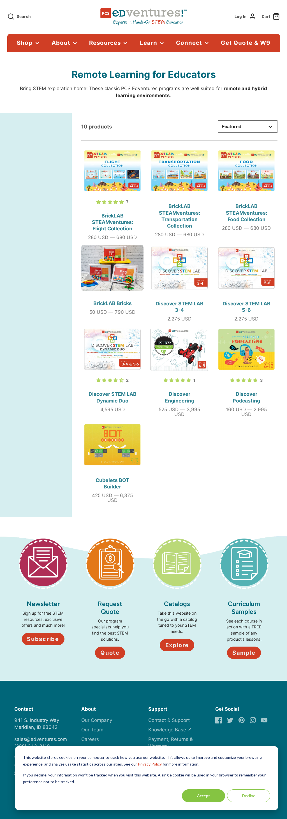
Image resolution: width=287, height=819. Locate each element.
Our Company (96, 720)
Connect (189, 42)
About (61, 42)
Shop (25, 42)
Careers (90, 739)
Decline (248, 795)
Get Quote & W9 (245, 42)
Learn (148, 42)
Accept (203, 795)
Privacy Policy (150, 764)
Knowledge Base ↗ (170, 730)
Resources (105, 42)
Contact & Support (169, 720)
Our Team (92, 730)
